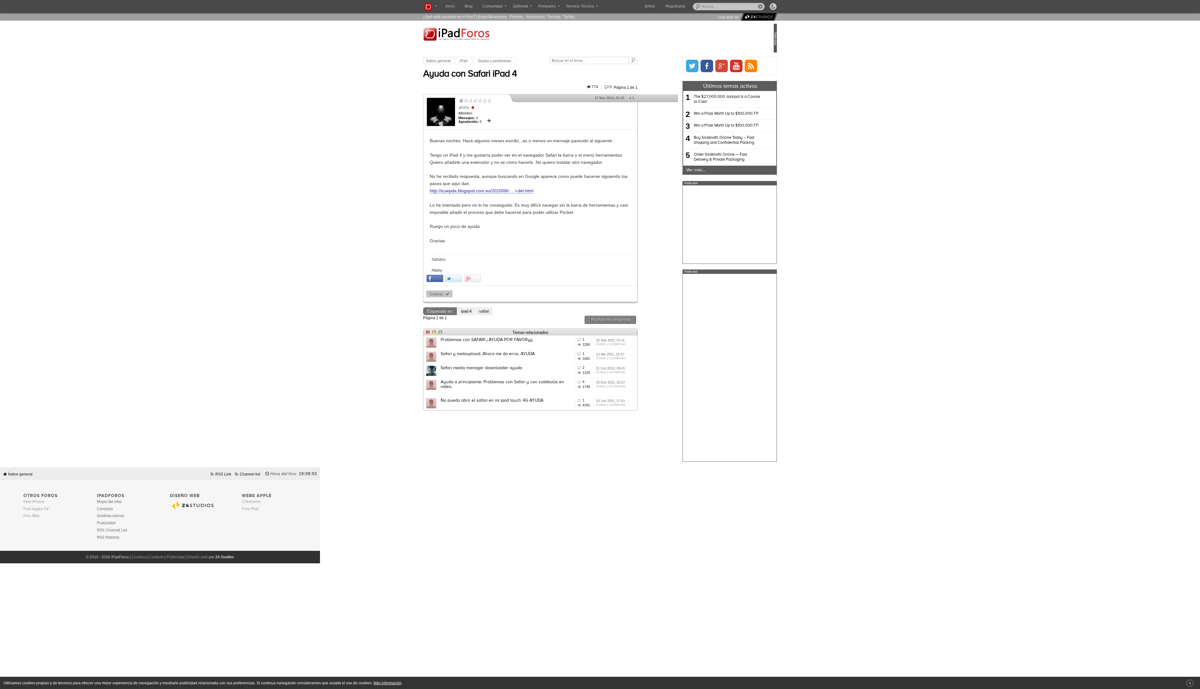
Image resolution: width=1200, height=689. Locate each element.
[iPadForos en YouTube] (715, 66)
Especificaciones (492, 17)
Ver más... (674, 170)
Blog (468, 6)
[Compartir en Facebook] (456, 278)
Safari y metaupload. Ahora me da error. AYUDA (509, 354)
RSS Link (223, 474)
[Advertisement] (709, 224)
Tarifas (569, 17)
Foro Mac (31, 516)
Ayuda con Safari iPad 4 (491, 74)
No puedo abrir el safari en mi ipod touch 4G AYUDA (513, 400)
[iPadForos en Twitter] (671, 66)
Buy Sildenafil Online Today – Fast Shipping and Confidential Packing (703, 140)
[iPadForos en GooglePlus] (700, 66)
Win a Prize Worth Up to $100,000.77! (705, 114)
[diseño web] (758, 17)
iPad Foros (484, 39)
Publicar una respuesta (631, 320)
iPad (484, 61)
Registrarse (695, 6)
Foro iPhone (33, 502)
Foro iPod (250, 509)
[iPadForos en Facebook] (686, 66)
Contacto (156, 557)
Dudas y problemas (515, 61)
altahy (484, 107)
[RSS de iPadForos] (730, 66)
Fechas (554, 17)
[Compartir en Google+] (493, 278)
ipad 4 (487, 311)
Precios (516, 17)
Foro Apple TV (36, 509)
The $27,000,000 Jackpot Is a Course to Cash (706, 99)
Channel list (250, 474)
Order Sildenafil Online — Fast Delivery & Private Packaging (699, 157)
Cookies (139, 557)
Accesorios (535, 17)
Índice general (459, 61)
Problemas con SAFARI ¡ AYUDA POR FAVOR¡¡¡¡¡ (507, 340)
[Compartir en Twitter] (474, 278)
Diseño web (198, 557)
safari (505, 311)
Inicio (450, 6)
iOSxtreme (251, 502)
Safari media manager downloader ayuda (502, 368)
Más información (387, 683)
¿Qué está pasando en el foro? (449, 17)
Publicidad (176, 557)
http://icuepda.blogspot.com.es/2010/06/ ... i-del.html (502, 190)
